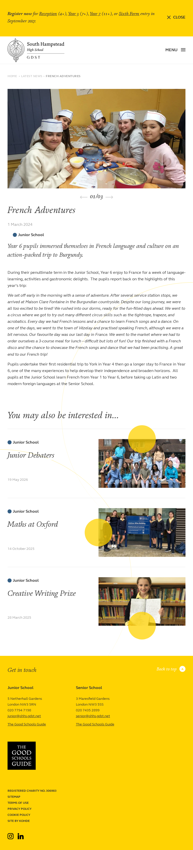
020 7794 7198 (19, 710)
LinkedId (21, 834)
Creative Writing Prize (42, 593)
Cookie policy (19, 815)
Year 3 (73, 14)
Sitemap (14, 797)
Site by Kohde (19, 821)
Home (12, 76)
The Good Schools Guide (27, 724)
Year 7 (95, 14)
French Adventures (63, 76)
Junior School (31, 235)
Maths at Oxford (33, 524)
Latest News (31, 76)
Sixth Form (129, 14)
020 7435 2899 (88, 710)
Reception (48, 14)
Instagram (11, 834)
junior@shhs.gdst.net (24, 716)
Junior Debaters (31, 455)
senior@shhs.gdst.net (93, 716)
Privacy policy (19, 809)
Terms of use (18, 803)
